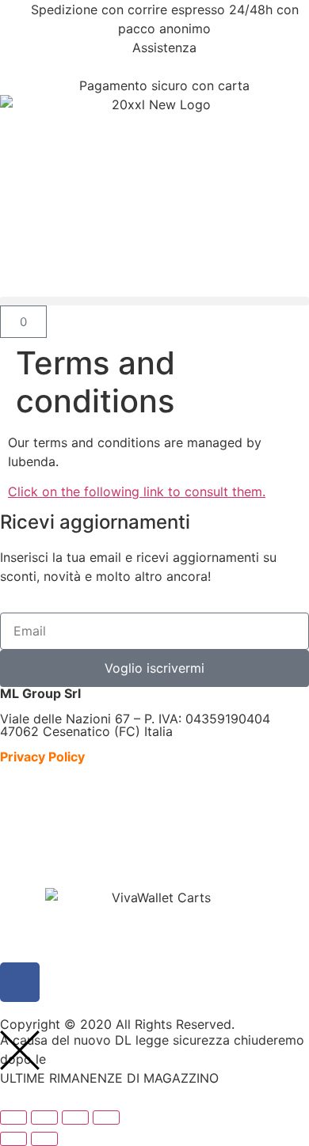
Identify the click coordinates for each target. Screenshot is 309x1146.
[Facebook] (20, 982)
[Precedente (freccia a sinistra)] (13, 1139)
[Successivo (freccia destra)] (44, 1139)
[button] (154, 301)
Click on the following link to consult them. (136, 491)
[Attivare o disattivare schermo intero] (44, 1117)
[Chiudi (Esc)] (106, 1117)
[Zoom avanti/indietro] (13, 1117)
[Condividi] (75, 1117)
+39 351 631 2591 (164, 66)
